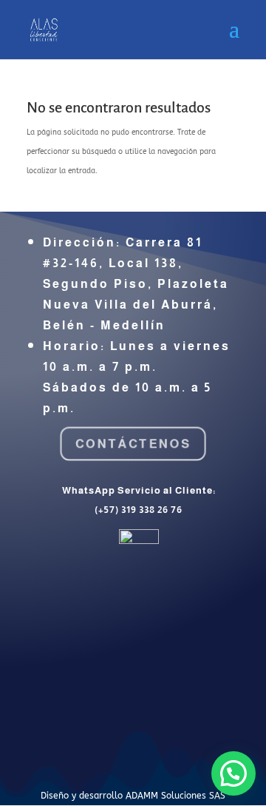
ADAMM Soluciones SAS (175, 795)
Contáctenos (133, 443)
